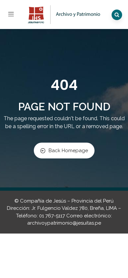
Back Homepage (68, 150)
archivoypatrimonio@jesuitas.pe (64, 223)
